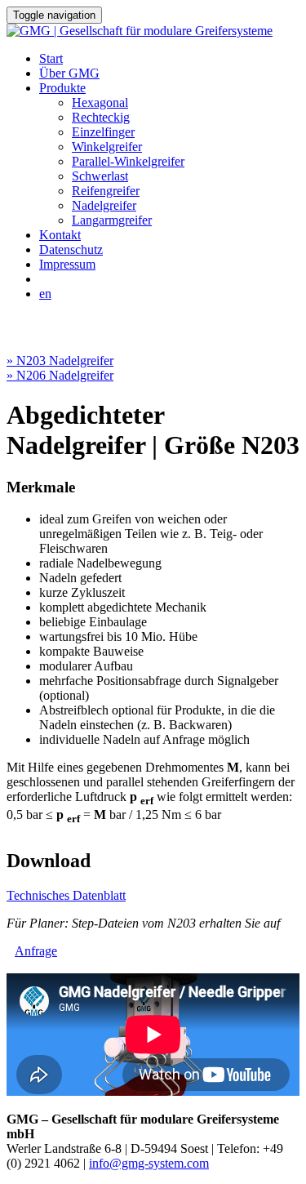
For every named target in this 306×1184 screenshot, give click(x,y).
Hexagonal (100, 102)
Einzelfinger (103, 132)
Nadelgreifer (104, 205)
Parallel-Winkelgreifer (128, 161)
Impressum (67, 264)
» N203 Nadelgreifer (60, 360)
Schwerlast (100, 176)
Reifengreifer (106, 191)
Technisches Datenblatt (66, 895)
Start (51, 58)
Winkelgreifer (107, 147)
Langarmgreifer (112, 220)
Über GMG (69, 73)
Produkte (62, 88)
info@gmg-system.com (149, 1163)
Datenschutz (71, 249)
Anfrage (36, 951)
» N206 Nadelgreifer (60, 375)
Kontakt (60, 235)
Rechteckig (101, 117)
